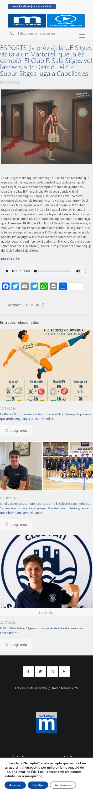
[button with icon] (28, 671)
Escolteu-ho (10, 259)
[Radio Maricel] (32, 8)
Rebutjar (37, 785)
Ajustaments (63, 785)
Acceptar (15, 785)
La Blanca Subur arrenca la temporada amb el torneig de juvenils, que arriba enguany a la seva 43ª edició (46, 416)
